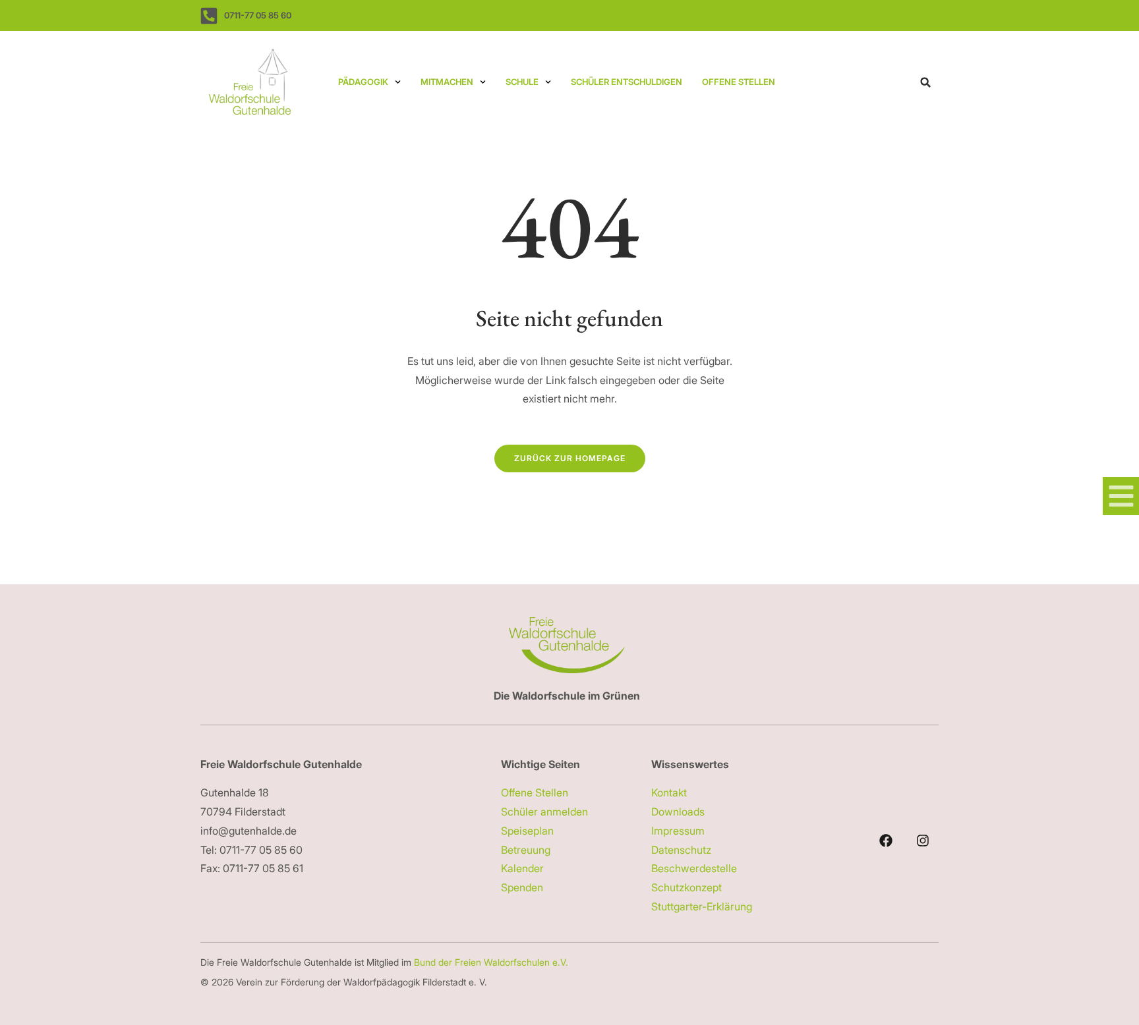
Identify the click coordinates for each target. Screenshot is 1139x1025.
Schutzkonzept (686, 887)
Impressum (678, 830)
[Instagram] (923, 840)
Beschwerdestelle (694, 868)
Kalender (522, 868)
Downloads (678, 811)
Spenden (522, 887)
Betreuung (525, 849)
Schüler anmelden (544, 811)
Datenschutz (681, 849)
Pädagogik (363, 81)
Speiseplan (527, 830)
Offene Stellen (738, 81)
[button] (925, 82)
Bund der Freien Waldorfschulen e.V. (492, 962)
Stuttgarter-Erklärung (701, 906)
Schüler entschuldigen (626, 81)
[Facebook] (886, 840)
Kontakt (669, 792)
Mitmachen (447, 81)
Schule (522, 81)
